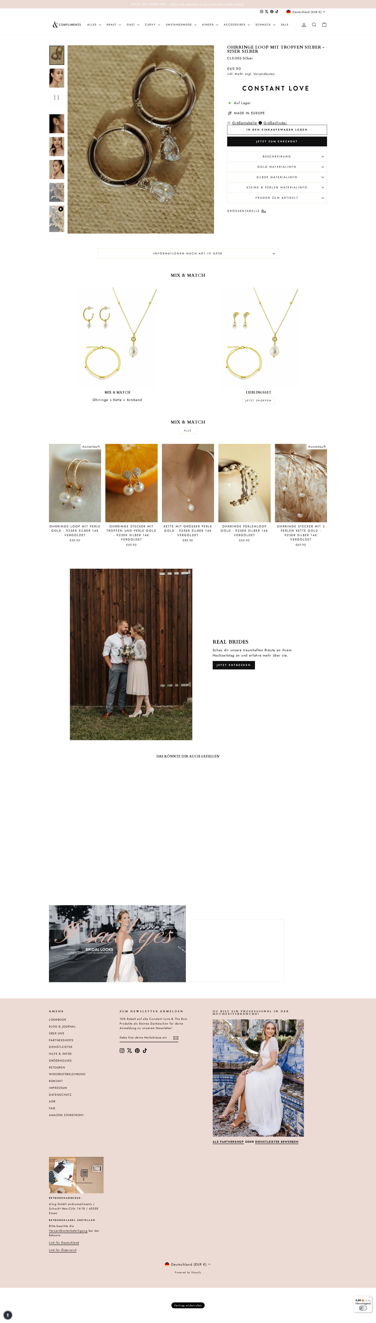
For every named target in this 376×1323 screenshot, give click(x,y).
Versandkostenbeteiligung (68, 1231)
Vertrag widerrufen (188, 1305)
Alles (92, 24)
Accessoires (235, 24)
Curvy (151, 24)
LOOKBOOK (57, 1020)
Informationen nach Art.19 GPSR (188, 253)
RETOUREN (57, 1067)
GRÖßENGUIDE (60, 1061)
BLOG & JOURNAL (62, 1026)
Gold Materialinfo (277, 167)
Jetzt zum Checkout (277, 141)
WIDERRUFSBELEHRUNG (67, 1074)
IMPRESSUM (58, 1088)
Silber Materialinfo (277, 177)
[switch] (363, 1308)
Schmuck (264, 24)
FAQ (52, 1108)
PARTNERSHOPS (61, 1040)
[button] (8, 1315)
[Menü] (369, 1298)
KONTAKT (56, 1081)
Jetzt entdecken (234, 665)
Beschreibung (277, 156)
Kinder (208, 24)
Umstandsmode (179, 24)
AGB (52, 1101)
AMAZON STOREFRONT (66, 1115)
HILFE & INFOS (60, 1054)
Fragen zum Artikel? (277, 198)
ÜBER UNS (56, 1033)
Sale (285, 24)
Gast (131, 24)
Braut (112, 24)
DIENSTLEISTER (60, 1047)
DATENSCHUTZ (60, 1095)
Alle (188, 430)
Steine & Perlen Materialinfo (277, 187)
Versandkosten (264, 74)
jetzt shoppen (258, 400)
